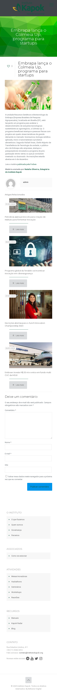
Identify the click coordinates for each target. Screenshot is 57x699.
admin (25, 182)
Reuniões (15, 597)
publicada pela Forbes (26, 164)
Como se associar (19, 556)
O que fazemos (17, 519)
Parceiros (15, 535)
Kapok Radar (16, 623)
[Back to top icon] (28, 680)
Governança (16, 530)
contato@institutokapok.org (31, 653)
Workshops (16, 592)
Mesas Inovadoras (19, 576)
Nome (8, 442)
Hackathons (16, 582)
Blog (13, 628)
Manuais (15, 618)
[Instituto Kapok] (28, 8)
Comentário (10, 410)
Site (6, 465)
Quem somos (17, 525)
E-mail (8, 454)
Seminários (16, 587)
